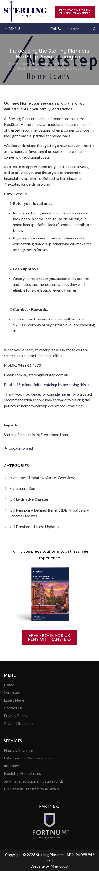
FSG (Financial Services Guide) (29, 758)
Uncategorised (53, 64)
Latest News (30, 64)
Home (13, 64)
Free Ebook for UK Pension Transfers (74, 11)
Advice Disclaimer (19, 723)
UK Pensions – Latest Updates (34, 526)
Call (53, 29)
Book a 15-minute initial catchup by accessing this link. (48, 384)
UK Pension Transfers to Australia (32, 788)
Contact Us (13, 707)
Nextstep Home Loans (22, 773)
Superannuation (22, 488)
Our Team (12, 692)
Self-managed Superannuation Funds (33, 781)
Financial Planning (18, 750)
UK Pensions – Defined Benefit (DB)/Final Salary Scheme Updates (49, 513)
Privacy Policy (15, 715)
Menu (14, 28)
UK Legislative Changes (29, 499)
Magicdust (59, 866)
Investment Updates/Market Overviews (43, 477)
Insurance (12, 765)
